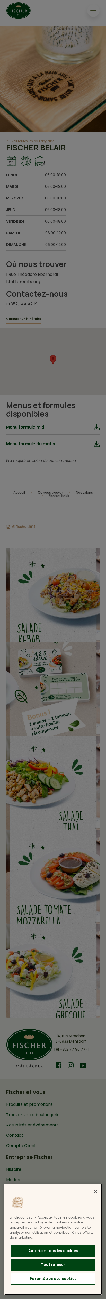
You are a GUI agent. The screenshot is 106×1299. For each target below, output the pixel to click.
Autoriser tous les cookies (53, 1250)
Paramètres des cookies (53, 1278)
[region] (53, 1239)
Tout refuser (53, 1264)
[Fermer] (95, 1191)
